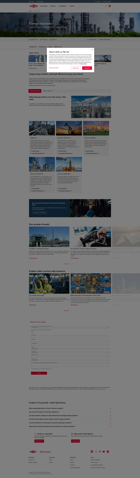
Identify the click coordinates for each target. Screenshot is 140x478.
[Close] (92, 49)
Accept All (87, 68)
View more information (54, 67)
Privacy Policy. (83, 63)
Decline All (76, 68)
